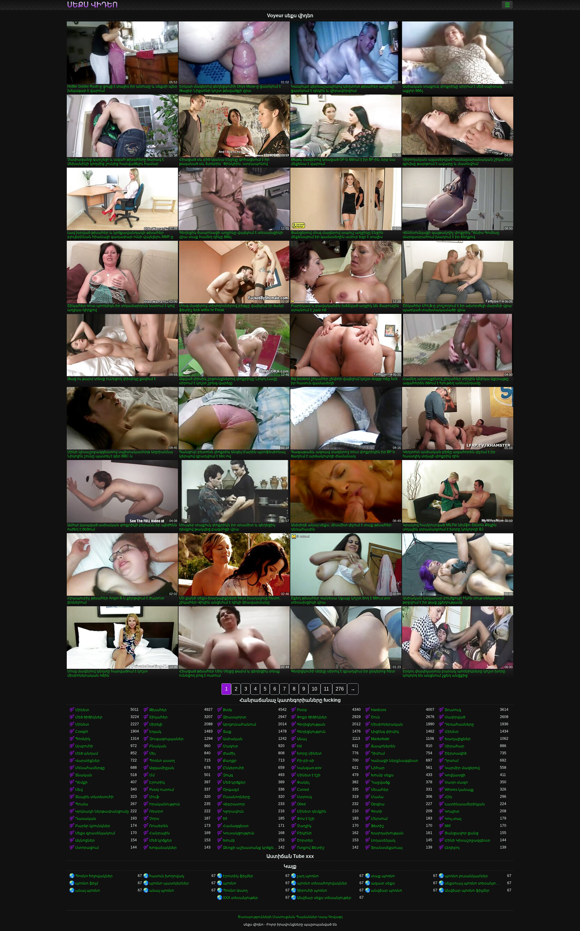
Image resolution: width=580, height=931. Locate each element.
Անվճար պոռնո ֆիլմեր (467, 890)
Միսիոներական (387, 724)
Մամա (377, 797)
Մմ (152, 775)
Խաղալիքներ (458, 739)
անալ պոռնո (87, 890)
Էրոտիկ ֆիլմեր (238, 876)
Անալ (302, 739)
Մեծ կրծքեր (234, 782)
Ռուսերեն (158, 826)
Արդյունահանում (239, 724)
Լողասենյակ (383, 840)
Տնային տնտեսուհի (94, 797)
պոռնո (229, 883)
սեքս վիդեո (92, 5)
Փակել (303, 782)
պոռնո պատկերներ (169, 883)
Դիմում (378, 753)
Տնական (83, 775)
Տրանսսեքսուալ (386, 848)
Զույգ (228, 775)
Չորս (154, 819)
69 (225, 819)
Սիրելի (156, 724)
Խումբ (229, 840)
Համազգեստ (236, 826)
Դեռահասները (459, 724)
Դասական (85, 819)
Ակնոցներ (85, 840)
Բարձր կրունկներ (92, 826)
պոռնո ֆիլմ (86, 883)
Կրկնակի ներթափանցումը (102, 811)
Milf (447, 826)
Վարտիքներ (87, 761)
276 (340, 688)
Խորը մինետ (309, 753)
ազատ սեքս (383, 883)
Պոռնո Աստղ (235, 890)
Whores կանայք (459, 790)
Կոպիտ (452, 811)
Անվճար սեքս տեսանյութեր (324, 898)
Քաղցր (230, 761)
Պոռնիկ (82, 739)
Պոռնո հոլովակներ (94, 876)
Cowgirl (81, 732)
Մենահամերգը (90, 768)
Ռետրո (156, 811)
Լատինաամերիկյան (465, 804)
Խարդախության (387, 833)
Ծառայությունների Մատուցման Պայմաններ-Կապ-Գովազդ (290, 917)
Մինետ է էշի (309, 775)
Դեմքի (81, 782)
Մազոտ (230, 746)
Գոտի (376, 811)
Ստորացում (87, 848)
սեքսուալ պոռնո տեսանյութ (472, 883)
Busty (227, 710)
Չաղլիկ (304, 826)
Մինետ (82, 710)
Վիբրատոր (234, 804)
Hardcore (378, 710)
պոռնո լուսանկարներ (466, 876)
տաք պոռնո (383, 876)
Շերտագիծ (455, 753)
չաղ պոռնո (308, 876)
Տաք (227, 732)
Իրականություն (164, 804)
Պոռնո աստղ (162, 761)
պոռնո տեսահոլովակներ (322, 883)
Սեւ (152, 753)
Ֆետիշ (377, 826)
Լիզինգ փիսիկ (385, 732)
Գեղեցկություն (311, 732)
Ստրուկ (304, 797)
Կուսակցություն (238, 833)
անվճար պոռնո (386, 890)
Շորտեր (305, 840)
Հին (448, 797)
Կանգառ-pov (309, 768)
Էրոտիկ (157, 782)
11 (326, 688)
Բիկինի (304, 833)
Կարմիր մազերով (462, 768)
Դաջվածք (380, 782)
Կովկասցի (455, 775)
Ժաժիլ (229, 753)
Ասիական (233, 739)
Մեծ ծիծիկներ (88, 717)
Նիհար (378, 768)
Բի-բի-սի (305, 761)
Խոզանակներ (163, 848)
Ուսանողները (236, 797)
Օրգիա (378, 804)
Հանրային (159, 833)
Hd (299, 746)
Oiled (301, 804)
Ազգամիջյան (161, 768)
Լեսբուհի (84, 746)
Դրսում (452, 761)
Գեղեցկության (311, 724)
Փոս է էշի (305, 819)
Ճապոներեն (383, 746)
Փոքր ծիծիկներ (312, 717)
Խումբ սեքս (382, 775)
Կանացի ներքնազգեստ (394, 761)
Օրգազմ (231, 790)
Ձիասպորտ (234, 717)
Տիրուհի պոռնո (312, 890)
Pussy (302, 710)
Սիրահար (454, 746)
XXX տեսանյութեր (240, 898)
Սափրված (455, 717)
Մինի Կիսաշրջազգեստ (467, 840)
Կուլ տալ (453, 819)
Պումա (81, 804)
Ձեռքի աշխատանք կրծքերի (250, 848)
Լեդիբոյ (452, 848)
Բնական (157, 746)
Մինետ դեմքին (311, 811)
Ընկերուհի (233, 768)
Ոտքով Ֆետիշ (310, 848)
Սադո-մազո (456, 782)
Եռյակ (155, 732)
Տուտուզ (453, 710)
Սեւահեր (379, 790)
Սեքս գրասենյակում (95, 833)
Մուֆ (154, 797)
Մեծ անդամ (86, 753)
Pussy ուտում (161, 790)
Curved (303, 790)
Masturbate (380, 739)
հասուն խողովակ (166, 876)
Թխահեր (158, 710)
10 (314, 688)
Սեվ (79, 790)
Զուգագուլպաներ (166, 739)
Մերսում (379, 819)
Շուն (375, 717)
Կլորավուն (233, 811)
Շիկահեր (158, 717)
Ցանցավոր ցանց (461, 833)
